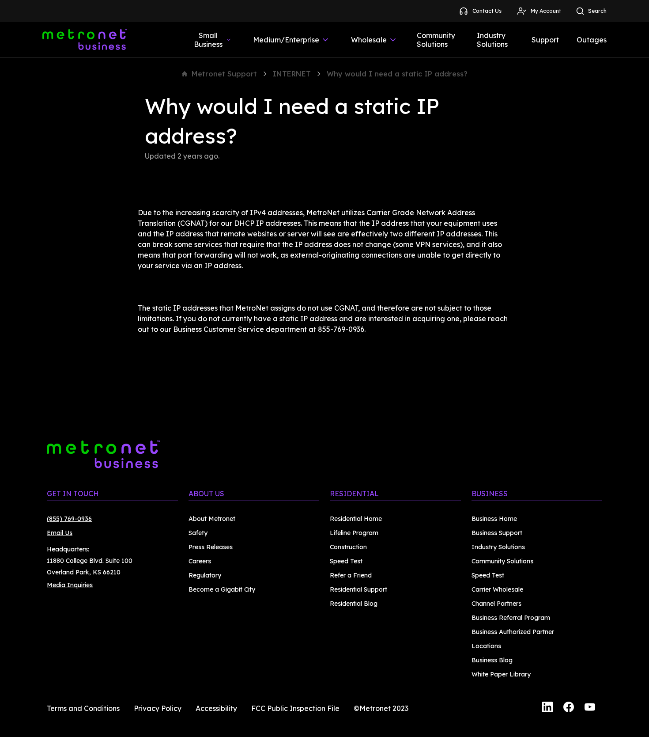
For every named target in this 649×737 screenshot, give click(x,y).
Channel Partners (496, 604)
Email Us (59, 533)
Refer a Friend (351, 575)
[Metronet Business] (84, 39)
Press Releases (211, 547)
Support (545, 39)
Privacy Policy (157, 708)
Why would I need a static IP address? (397, 73)
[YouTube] (590, 708)
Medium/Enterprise (286, 39)
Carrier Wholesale (497, 589)
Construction (348, 547)
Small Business (208, 40)
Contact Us (487, 11)
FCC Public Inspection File (295, 708)
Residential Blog (353, 604)
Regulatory (205, 575)
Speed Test (346, 561)
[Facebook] (568, 708)
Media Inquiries (70, 585)
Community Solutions (436, 40)
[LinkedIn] (547, 708)
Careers (200, 561)
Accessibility (216, 708)
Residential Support (358, 589)
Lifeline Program (354, 533)
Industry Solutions (492, 40)
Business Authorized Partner (513, 632)
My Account (546, 11)
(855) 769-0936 (69, 519)
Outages (592, 39)
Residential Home (356, 519)
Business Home (494, 519)
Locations (486, 646)
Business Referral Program (511, 618)
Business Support (497, 533)
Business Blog (492, 660)
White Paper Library (501, 674)
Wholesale (369, 39)
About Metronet (212, 519)
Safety (198, 533)
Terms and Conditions (83, 708)
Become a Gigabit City (222, 589)
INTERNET (292, 73)
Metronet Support (224, 73)
